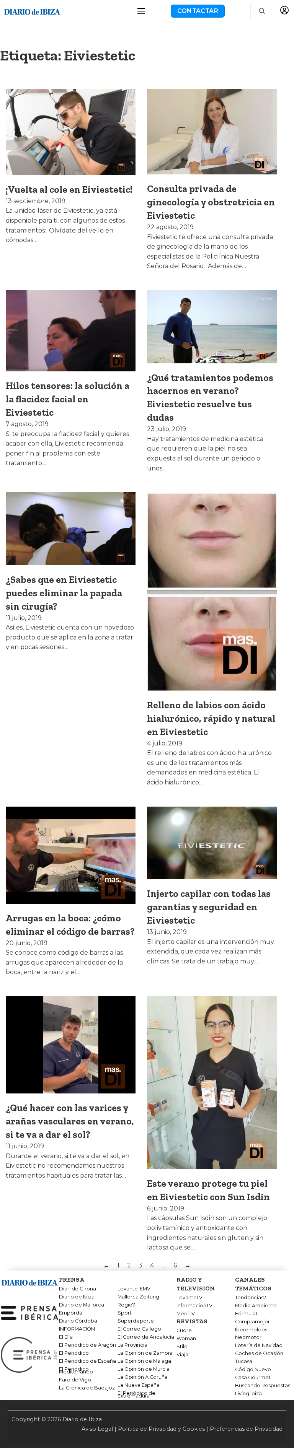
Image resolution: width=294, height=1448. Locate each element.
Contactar (197, 11)
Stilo (182, 1346)
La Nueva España (139, 1385)
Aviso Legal (97, 1428)
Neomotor (248, 1337)
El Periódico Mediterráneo (76, 1370)
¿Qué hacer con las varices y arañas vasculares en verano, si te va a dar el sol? (70, 1121)
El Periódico (74, 1353)
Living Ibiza (248, 1393)
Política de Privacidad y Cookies (161, 1428)
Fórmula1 (246, 1313)
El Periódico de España (87, 1361)
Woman (186, 1338)
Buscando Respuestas (262, 1385)
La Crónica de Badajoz (87, 1387)
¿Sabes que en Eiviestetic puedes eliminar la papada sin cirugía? (64, 593)
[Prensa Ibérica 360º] (29, 1354)
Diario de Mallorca (81, 1304)
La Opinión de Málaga (144, 1361)
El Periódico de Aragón (87, 1345)
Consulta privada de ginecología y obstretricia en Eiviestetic (211, 202)
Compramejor (252, 1321)
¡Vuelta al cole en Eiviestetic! (69, 189)
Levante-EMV (134, 1288)
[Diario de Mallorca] (29, 1281)
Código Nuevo (253, 1369)
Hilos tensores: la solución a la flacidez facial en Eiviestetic (67, 399)
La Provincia (132, 1345)
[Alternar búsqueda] (262, 11)
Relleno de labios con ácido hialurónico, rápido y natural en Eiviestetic (211, 718)
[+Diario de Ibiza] (32, 10)
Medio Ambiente (256, 1305)
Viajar (183, 1354)
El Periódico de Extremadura (136, 1395)
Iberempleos (251, 1329)
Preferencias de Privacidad (246, 1428)
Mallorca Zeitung (138, 1296)
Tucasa (243, 1361)
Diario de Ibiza (77, 1296)
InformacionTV (194, 1305)
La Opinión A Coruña (143, 1377)
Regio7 (126, 1304)
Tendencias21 (251, 1297)
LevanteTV (189, 1297)
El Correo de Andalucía (146, 1337)
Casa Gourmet (253, 1377)
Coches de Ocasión (259, 1353)
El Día (66, 1337)
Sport (125, 1313)
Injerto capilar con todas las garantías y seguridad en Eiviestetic (209, 907)
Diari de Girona (77, 1288)
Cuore (184, 1330)
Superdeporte (136, 1321)
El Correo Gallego (139, 1329)
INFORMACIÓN (77, 1329)
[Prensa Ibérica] (29, 1312)
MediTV (185, 1313)
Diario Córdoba (78, 1321)
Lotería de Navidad (259, 1345)
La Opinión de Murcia (144, 1369)
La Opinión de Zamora (145, 1353)
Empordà (70, 1313)
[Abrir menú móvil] (141, 11)
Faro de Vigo (75, 1379)
